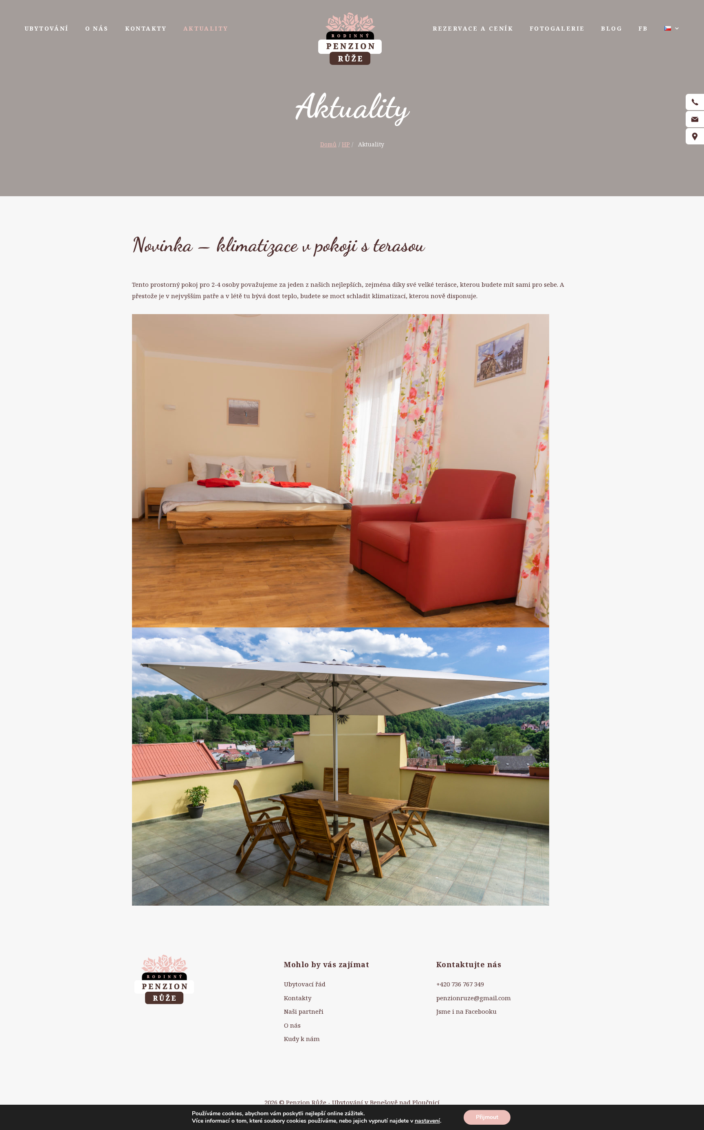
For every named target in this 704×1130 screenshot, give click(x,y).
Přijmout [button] (487, 1117)
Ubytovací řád (305, 984)
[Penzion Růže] (350, 37)
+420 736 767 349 (460, 984)
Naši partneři (303, 1011)
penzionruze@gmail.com (473, 998)
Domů (328, 144)
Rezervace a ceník (473, 28)
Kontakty (146, 28)
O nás (97, 28)
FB (643, 28)
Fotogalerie (557, 28)
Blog (611, 28)
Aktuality (206, 28)
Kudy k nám (302, 1039)
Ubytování (46, 28)
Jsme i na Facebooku (466, 1011)
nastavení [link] (427, 1121)
